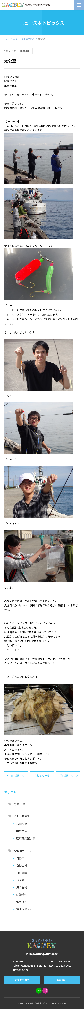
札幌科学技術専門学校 (42, 954)
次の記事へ (66, 775)
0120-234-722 (20, 970)
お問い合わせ (22, 979)
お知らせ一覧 (42, 775)
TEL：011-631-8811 (60, 961)
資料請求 (61, 979)
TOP (6, 38)
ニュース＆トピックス (23, 38)
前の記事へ (17, 775)
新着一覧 (19, 804)
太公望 (41, 38)
